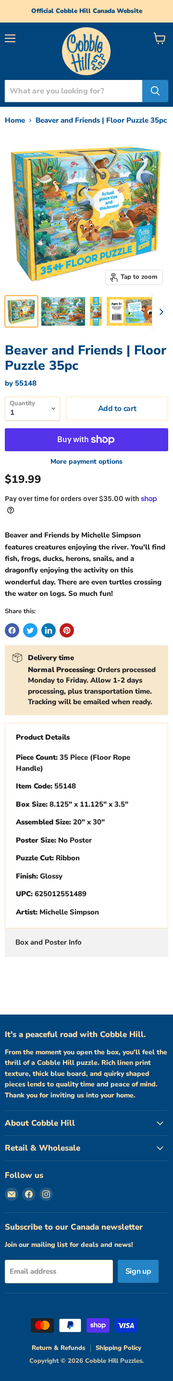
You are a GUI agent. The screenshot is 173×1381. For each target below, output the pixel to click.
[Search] (155, 91)
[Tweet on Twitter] (30, 630)
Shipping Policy (118, 1348)
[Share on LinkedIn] (48, 630)
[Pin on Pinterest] (67, 630)
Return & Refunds (58, 1348)
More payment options (86, 462)
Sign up (138, 1271)
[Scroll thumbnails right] (159, 312)
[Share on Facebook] (12, 630)
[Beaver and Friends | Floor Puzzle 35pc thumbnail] (21, 311)
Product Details (43, 737)
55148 (26, 383)
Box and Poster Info (48, 942)
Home (15, 120)
